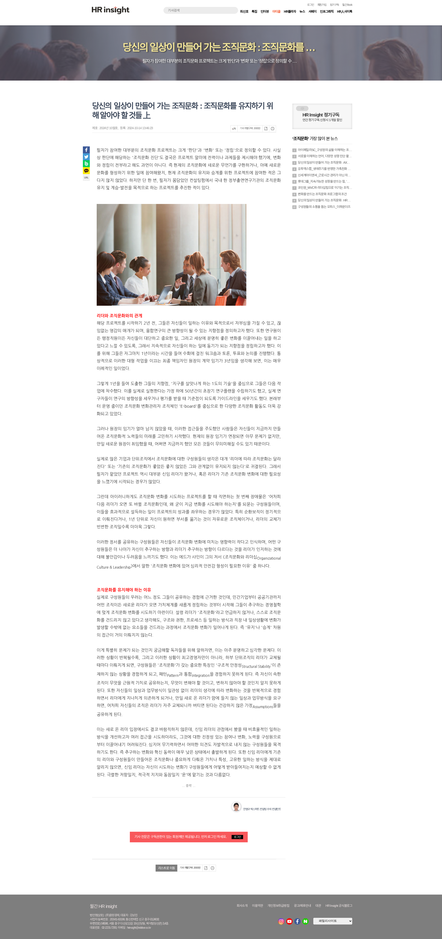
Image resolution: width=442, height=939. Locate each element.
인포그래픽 (327, 11)
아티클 (276, 11)
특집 (254, 11)
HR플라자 (290, 11)
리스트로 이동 (166, 868)
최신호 (244, 11)
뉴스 (302, 11)
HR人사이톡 (344, 11)
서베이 (312, 11)
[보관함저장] (266, 128)
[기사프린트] (272, 128)
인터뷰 (265, 11)
